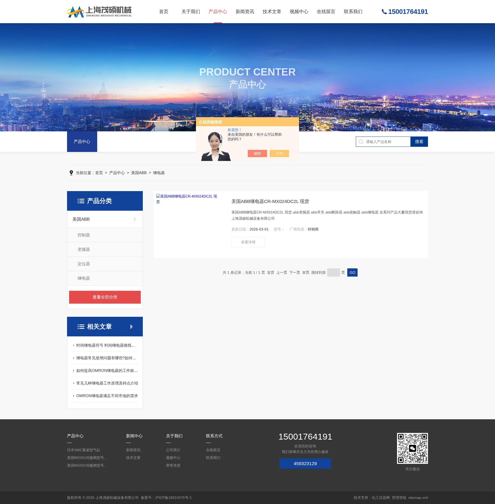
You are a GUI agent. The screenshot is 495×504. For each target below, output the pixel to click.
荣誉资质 (173, 465)
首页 (163, 11)
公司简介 (173, 450)
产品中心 (218, 11)
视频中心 (299, 11)
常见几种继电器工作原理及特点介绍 (107, 383)
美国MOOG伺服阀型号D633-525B (87, 458)
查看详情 (248, 242)
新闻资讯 (245, 11)
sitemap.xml (418, 498)
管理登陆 (399, 498)
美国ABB (139, 172)
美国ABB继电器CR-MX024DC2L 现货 (270, 201)
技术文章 (272, 11)
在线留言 (326, 11)
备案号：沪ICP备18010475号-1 (166, 498)
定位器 (84, 264)
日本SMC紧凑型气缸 (83, 450)
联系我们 (353, 11)
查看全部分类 (105, 297)
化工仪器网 (381, 498)
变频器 (84, 249)
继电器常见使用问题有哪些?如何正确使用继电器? (107, 358)
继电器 (159, 172)
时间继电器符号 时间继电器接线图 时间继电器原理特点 (107, 345)
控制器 (84, 235)
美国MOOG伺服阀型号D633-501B (87, 465)
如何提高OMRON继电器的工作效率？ (107, 370)
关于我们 (191, 11)
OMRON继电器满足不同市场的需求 (107, 396)
